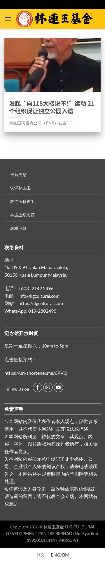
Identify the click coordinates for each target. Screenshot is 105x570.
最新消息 (18, 174)
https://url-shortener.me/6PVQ (35, 373)
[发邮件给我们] (48, 387)
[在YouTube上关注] (58, 387)
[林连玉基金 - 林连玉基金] (56, 19)
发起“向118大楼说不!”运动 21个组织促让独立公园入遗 (51, 107)
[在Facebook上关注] (37, 387)
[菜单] (7, 19)
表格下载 (18, 228)
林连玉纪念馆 (22, 214)
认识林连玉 (20, 187)
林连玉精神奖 (22, 201)
